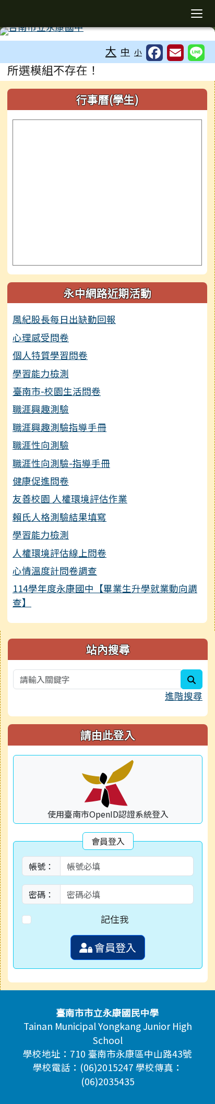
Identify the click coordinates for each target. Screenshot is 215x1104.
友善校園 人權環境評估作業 (70, 498)
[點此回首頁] (107, 31)
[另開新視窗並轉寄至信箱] (175, 52)
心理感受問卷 (41, 337)
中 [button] (125, 51)
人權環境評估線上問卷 (59, 552)
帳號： (41, 866)
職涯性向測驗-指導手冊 (61, 463)
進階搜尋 (183, 695)
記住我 (115, 919)
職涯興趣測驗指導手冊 (59, 427)
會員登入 (114, 947)
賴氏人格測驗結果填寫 (59, 516)
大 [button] (110, 50)
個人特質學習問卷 (50, 355)
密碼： (41, 894)
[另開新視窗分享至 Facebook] (154, 52)
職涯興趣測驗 (41, 408)
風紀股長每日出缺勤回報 (64, 319)
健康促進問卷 (41, 480)
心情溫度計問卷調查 (55, 570)
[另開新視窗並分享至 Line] (196, 52)
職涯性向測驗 (41, 444)
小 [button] (138, 51)
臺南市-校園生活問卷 (57, 391)
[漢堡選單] (197, 13)
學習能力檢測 (41, 373)
